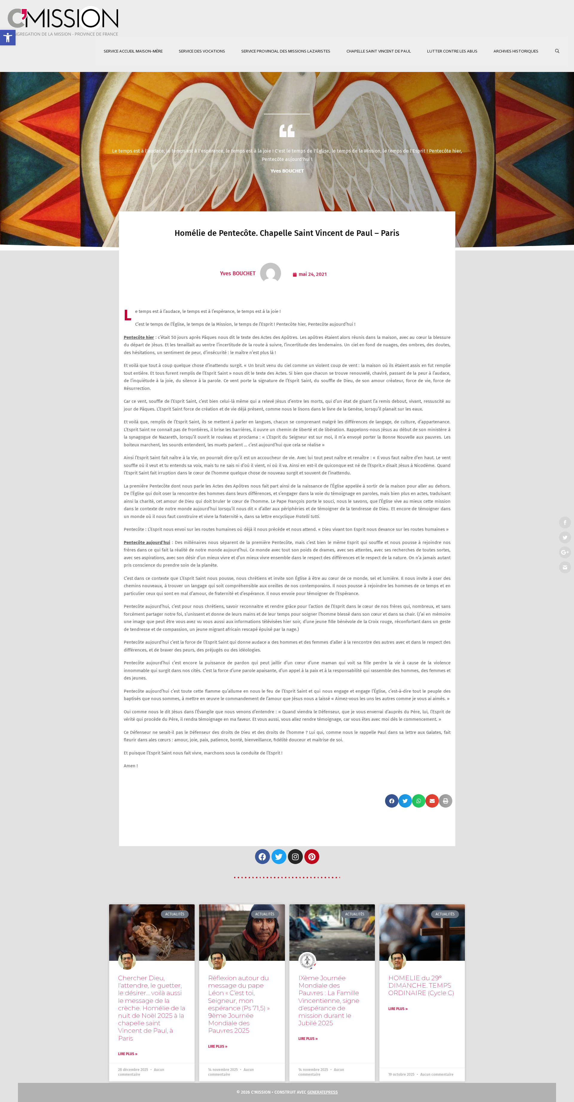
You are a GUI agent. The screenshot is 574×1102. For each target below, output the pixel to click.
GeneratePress (322, 1092)
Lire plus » (128, 1054)
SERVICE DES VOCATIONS (202, 51)
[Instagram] (295, 856)
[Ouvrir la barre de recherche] (557, 51)
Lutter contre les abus (452, 51)
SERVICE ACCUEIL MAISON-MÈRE (133, 51)
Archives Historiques (516, 51)
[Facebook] (262, 856)
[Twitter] (278, 856)
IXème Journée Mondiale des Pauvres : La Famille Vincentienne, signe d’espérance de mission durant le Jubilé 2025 (328, 1000)
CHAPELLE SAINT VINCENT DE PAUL (378, 51)
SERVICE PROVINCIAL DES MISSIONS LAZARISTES (285, 51)
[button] (8, 37)
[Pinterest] (311, 856)
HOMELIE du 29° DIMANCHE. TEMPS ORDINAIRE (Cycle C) (421, 985)
